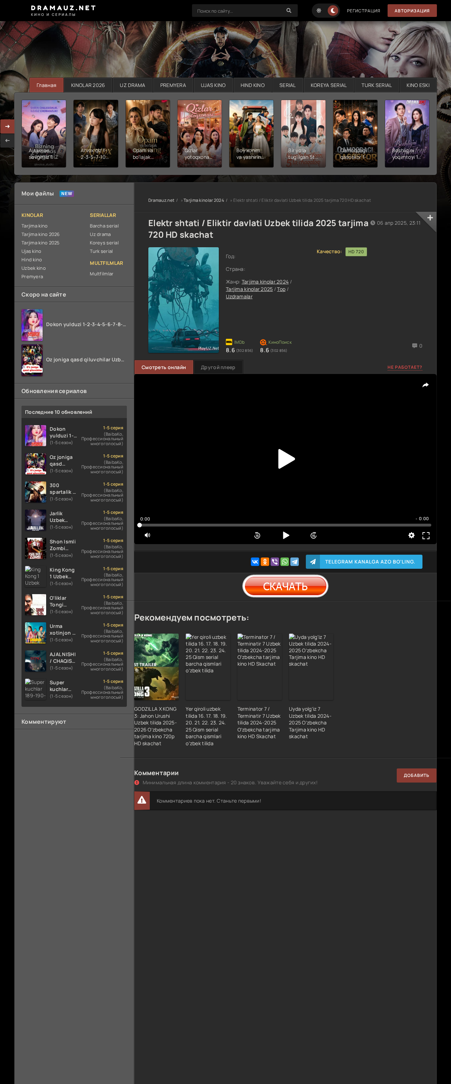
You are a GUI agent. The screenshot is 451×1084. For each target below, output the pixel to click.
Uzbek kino (33, 268)
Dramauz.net (161, 200)
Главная (46, 85)
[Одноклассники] (265, 561)
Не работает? (405, 367)
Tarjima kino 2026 (40, 234)
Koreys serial (104, 242)
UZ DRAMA (132, 85)
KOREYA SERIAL (329, 85)
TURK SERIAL (377, 85)
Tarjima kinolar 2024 (204, 200)
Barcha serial (104, 226)
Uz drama (100, 234)
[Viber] (275, 561)
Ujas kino (31, 251)
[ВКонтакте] (255, 561)
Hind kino (31, 259)
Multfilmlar (101, 273)
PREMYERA (173, 85)
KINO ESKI (418, 85)
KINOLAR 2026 (88, 85)
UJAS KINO (213, 85)
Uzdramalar (239, 296)
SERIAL (287, 85)
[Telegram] (294, 561)
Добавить (417, 775)
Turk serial (101, 251)
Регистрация (364, 11)
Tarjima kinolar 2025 (249, 289)
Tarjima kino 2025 (40, 242)
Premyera (32, 276)
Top (281, 289)
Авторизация (412, 11)
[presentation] (7, 140)
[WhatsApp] (284, 561)
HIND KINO (253, 85)
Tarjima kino (34, 226)
